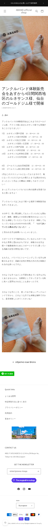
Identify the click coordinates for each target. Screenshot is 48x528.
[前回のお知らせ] (4, 3)
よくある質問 (10, 396)
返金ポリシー (10, 419)
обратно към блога (25, 362)
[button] (5, 11)
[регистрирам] (38, 471)
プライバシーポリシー (14, 407)
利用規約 (8, 413)
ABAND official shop (17, 523)
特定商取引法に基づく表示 (15, 402)
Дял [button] (6, 115)
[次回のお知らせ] (43, 3)
